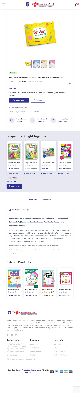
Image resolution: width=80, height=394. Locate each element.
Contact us (34, 348)
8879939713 (14, 355)
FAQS (56, 348)
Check (36, 112)
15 (20, 355)
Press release (35, 351)
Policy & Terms (59, 351)
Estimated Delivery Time (19, 108)
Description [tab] (33, 199)
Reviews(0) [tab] (47, 199)
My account (58, 344)
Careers (33, 355)
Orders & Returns (61, 355)
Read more (12, 254)
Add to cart (20, 100)
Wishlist (40, 100)
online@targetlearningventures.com (23, 359)
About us (33, 344)
